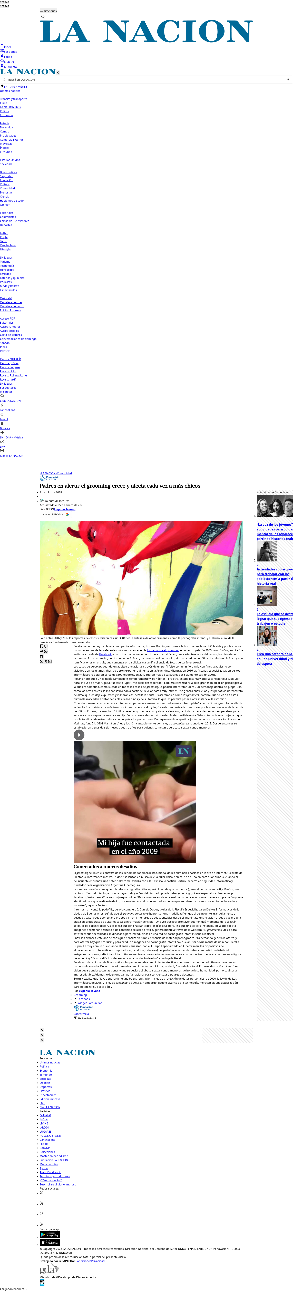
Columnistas (8, 217)
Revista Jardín (8, 379)
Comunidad (7, 188)
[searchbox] (145, 80)
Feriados (5, 274)
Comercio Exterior (11, 139)
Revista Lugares (10, 367)
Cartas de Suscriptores (14, 221)
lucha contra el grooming (163, 650)
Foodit (8, 57)
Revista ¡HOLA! (9, 363)
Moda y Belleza (9, 286)
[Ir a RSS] (42, 1225)
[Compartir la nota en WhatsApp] (46, 651)
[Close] (42, 1030)
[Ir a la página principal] (146, 41)
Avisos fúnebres (10, 327)
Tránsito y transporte (13, 99)
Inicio (7, 46)
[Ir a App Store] (50, 1245)
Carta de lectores (11, 335)
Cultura (4, 184)
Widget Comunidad (90, 1003)
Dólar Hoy (6, 127)
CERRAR (4, 2)
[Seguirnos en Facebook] (42, 1193)
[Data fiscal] (42, 1285)
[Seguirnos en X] (42, 1204)
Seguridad (6, 176)
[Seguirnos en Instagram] (42, 1214)
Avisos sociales (9, 331)
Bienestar (6, 192)
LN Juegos (6, 257)
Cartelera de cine (11, 302)
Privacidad (98, 1261)
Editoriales (7, 213)
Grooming (80, 995)
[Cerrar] (58, 72)
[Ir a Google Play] (50, 1237)
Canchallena (8, 245)
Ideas (3, 347)
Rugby (4, 237)
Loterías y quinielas (12, 278)
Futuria (4, 123)
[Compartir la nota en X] (46, 661)
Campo (4, 131)
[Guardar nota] (42, 646)
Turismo (5, 261)
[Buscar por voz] (288, 79)
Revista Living (8, 371)
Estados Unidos (10, 160)
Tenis (3, 241)
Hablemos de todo (12, 200)
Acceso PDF (7, 318)
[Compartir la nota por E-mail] (50, 661)
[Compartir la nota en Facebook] (42, 661)
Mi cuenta (10, 67)
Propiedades (8, 135)
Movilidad (6, 144)
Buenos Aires (8, 172)
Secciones (10, 52)
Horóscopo (7, 270)
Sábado (5, 343)
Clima (3, 103)
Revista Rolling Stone (13, 375)
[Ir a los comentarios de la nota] (46, 646)
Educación (6, 180)
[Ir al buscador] (43, 16)
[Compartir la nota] (42, 651)
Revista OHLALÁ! (10, 359)
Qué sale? (6, 298)
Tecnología (7, 266)
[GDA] (49, 1273)
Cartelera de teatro (12, 306)
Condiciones (83, 1261)
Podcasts (6, 282)
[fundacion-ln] (49, 480)
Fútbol (4, 233)
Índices (4, 148)
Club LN (9, 62)
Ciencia (4, 196)
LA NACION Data (10, 107)
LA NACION (47, 473)
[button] (146, 263)
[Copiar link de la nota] (42, 656)
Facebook (105, 654)
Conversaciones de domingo (18, 339)
